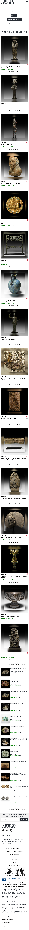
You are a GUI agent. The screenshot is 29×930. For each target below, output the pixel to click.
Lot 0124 (3, 376)
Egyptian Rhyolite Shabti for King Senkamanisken (14, 67)
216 (14, 664)
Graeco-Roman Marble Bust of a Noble (11, 183)
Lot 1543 (3, 653)
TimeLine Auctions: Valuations (14, 851)
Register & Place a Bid (6, 921)
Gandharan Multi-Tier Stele (8, 655)
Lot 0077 (3, 337)
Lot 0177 (3, 456)
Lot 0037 (3, 220)
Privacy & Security (14, 854)
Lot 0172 (3, 416)
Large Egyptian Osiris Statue (9, 105)
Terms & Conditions (14, 857)
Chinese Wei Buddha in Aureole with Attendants (14, 498)
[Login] (24, 2)
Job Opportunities (14, 859)
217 (16, 664)
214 (9, 664)
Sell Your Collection (6, 922)
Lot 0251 (3, 496)
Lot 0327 (3, 535)
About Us (14, 846)
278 (22, 664)
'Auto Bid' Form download (15, 865)
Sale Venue (14, 862)
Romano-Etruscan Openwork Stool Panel (12, 262)
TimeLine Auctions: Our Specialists (14, 848)
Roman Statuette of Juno (8, 339)
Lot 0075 (3, 298)
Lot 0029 (3, 142)
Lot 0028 (3, 103)
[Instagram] (7, 830)
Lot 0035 (3, 181)
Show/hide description (14, 19)
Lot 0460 (3, 574)
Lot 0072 (3, 260)
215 (12, 664)
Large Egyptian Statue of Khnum (10, 144)
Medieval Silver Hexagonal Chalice (10, 616)
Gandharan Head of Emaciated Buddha (11, 537)
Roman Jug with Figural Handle (9, 301)
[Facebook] (3, 830)
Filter (14, 15)
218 (19, 664)
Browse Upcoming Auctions (7, 919)
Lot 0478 (3, 614)
